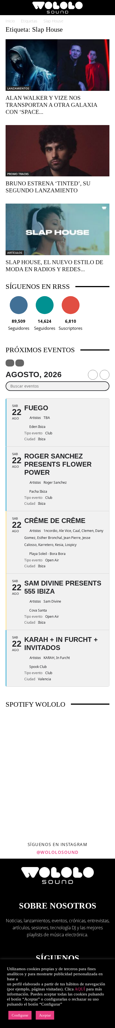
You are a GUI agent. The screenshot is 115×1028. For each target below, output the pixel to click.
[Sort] (19, 363)
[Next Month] (104, 375)
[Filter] (10, 363)
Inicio (10, 21)
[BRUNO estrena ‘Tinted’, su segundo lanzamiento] (57, 151)
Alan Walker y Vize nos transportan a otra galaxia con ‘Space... (51, 104)
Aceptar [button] (45, 1015)
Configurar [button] (20, 1015)
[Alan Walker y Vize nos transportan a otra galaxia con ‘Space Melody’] (57, 65)
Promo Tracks (18, 174)
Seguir (18, 298)
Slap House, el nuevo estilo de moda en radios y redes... (54, 266)
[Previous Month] (93, 375)
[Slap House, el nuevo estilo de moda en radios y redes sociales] (57, 229)
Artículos (14, 253)
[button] (9, 7)
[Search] (107, 7)
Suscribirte (70, 298)
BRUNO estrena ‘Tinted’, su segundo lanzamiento (48, 187)
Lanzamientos (18, 88)
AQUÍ (80, 989)
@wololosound (58, 852)
